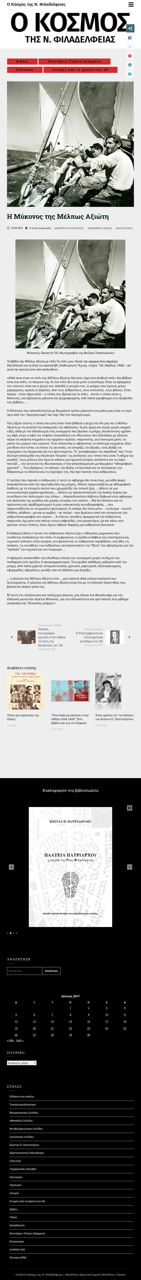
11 (124, 1014)
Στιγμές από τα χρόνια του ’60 (27, 1201)
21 (52, 1028)
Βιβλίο (22, 61)
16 (88, 1021)
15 (70, 1021)
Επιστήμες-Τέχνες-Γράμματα (74, 61)
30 (88, 1035)
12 (16, 1021)
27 (34, 1035)
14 (52, 1021)
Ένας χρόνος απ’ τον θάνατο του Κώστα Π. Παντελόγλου (114, 717)
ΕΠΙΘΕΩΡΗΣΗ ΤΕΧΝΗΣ (100, 228)
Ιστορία (14, 1193)
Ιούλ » (19, 1040)
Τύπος (13, 1217)
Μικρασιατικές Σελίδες (24, 1112)
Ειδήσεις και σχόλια (22, 1096)
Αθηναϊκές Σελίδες (21, 1120)
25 (124, 1028)
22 (70, 1028)
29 (70, 1035)
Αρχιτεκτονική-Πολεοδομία (27, 1152)
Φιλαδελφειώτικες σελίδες (26, 1128)
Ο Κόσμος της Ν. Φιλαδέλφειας (36, 4)
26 (16, 1035)
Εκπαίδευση (17, 1225)
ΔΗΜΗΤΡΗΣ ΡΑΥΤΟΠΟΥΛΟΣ (69, 228)
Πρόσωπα (24, 69)
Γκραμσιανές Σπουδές (23, 1169)
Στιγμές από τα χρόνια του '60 (80, 69)
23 (88, 1028)
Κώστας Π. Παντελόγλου (24, 1145)
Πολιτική (15, 1161)
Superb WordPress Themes (109, 1274)
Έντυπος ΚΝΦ (18, 1257)
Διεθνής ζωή (17, 1249)
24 (106, 1028)
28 (52, 1035)
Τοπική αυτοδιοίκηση (23, 1104)
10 (106, 1014)
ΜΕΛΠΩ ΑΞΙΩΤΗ (124, 228)
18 (124, 1021)
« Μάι (10, 1040)
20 (34, 1028)
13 (34, 1021)
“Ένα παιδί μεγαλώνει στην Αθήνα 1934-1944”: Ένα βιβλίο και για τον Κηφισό (70, 719)
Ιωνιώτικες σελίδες (22, 1136)
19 (16, 1028)
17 (106, 1021)
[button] (11, 867)
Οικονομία (16, 1177)
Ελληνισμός (17, 1241)
